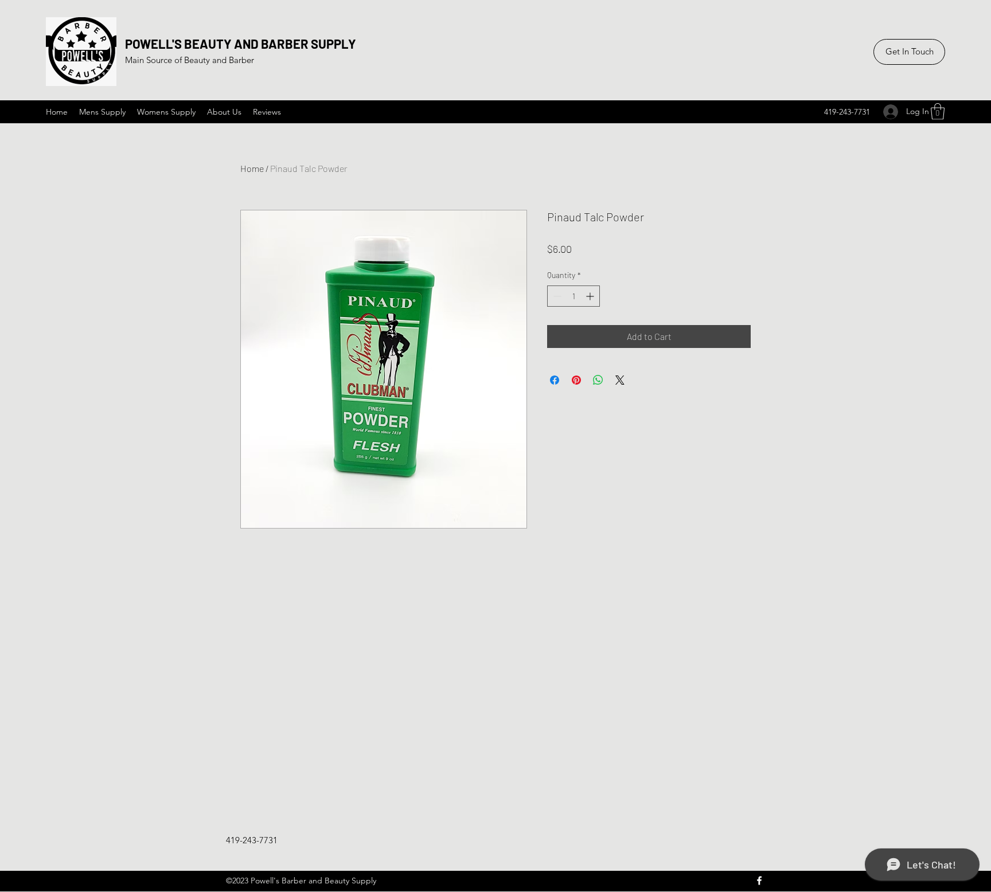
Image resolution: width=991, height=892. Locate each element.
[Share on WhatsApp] (598, 380)
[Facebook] (759, 880)
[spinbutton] (573, 296)
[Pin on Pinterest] (576, 380)
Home (252, 168)
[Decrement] (556, 296)
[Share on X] (620, 380)
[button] (938, 111)
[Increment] (591, 296)
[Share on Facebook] (554, 380)
